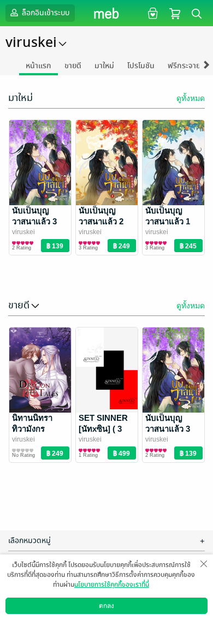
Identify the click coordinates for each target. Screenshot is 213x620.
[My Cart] (175, 12)
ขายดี (72, 65)
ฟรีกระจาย (184, 65)
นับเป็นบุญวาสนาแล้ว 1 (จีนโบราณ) (167, 221)
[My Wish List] (151, 12)
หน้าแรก (38, 65)
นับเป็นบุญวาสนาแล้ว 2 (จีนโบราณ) (101, 221)
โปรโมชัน (141, 65)
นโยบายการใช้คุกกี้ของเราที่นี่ (111, 584)
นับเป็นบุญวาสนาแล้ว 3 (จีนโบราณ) (34, 221)
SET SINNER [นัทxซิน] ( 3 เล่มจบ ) (103, 428)
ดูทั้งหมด (190, 98)
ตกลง (106, 606)
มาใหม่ (104, 65)
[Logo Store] (106, 13)
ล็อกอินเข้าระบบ (44, 13)
